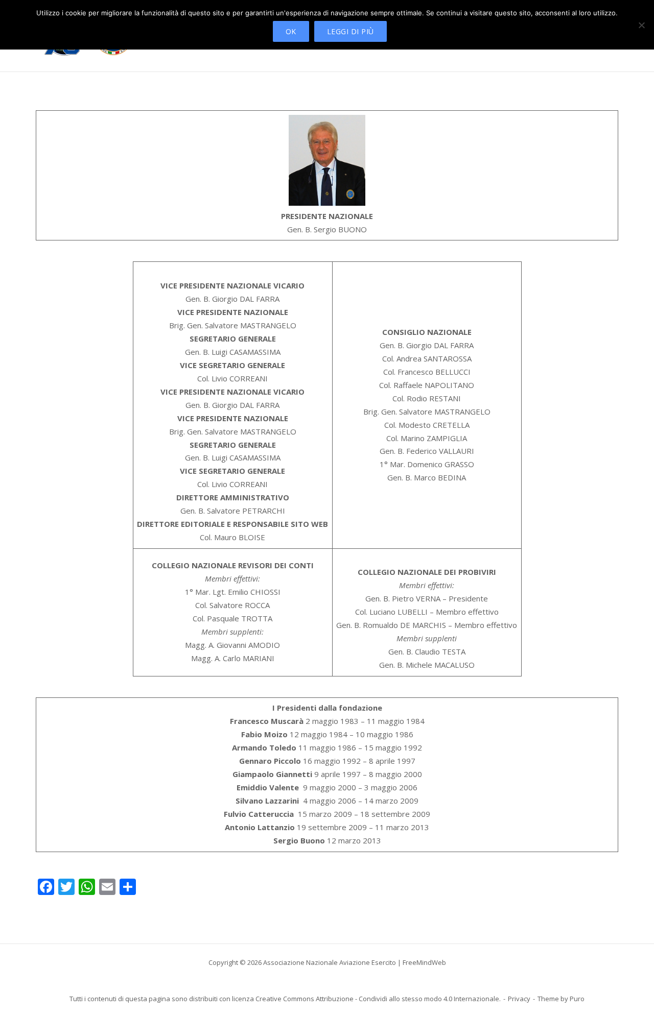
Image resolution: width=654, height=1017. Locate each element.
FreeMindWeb (424, 962)
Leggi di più (350, 31)
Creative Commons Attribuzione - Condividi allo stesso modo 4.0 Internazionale (377, 998)
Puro (577, 998)
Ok (291, 31)
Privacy (519, 998)
